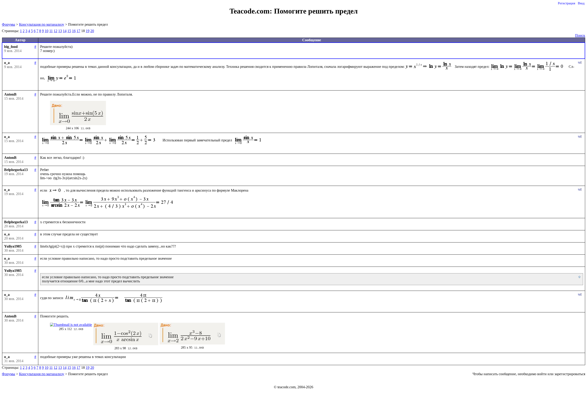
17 (78, 31)
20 (92, 31)
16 (74, 31)
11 (51, 31)
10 (46, 31)
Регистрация (566, 3)
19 (87, 31)
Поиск (580, 35)
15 (69, 31)
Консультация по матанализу (41, 24)
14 (64, 31)
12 (55, 31)
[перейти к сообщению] (579, 277)
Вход (581, 3)
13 (60, 31)
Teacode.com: (252, 11)
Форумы (8, 24)
